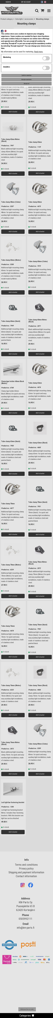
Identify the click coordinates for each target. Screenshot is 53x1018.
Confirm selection (26, 75)
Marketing (7, 57)
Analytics (6, 67)
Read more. (38, 51)
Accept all (26, 83)
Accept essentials (26, 79)
